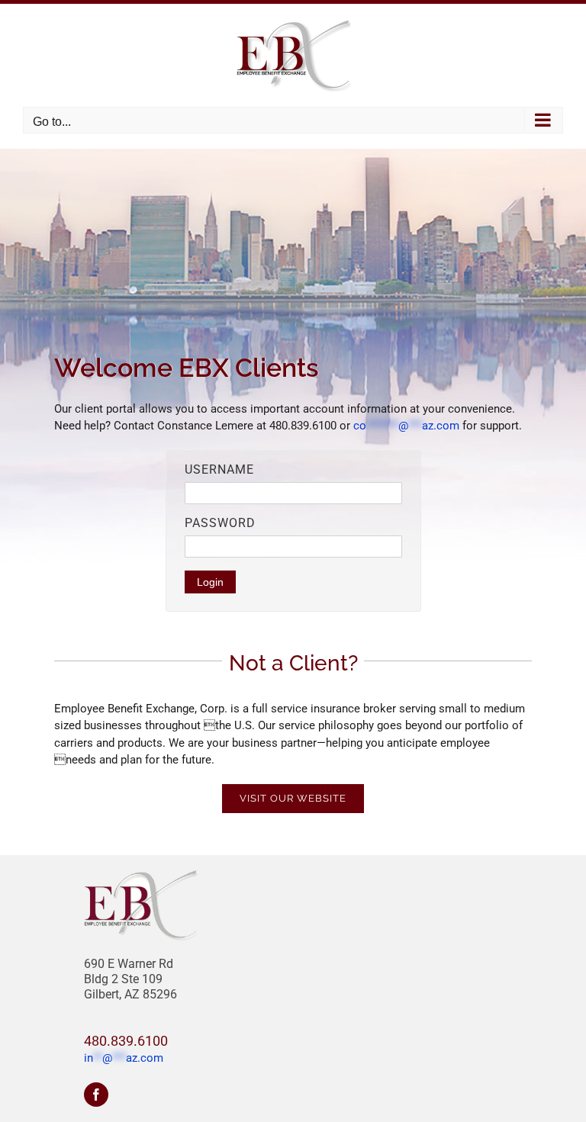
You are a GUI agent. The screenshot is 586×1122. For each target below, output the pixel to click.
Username (219, 469)
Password (220, 523)
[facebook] (96, 1094)
